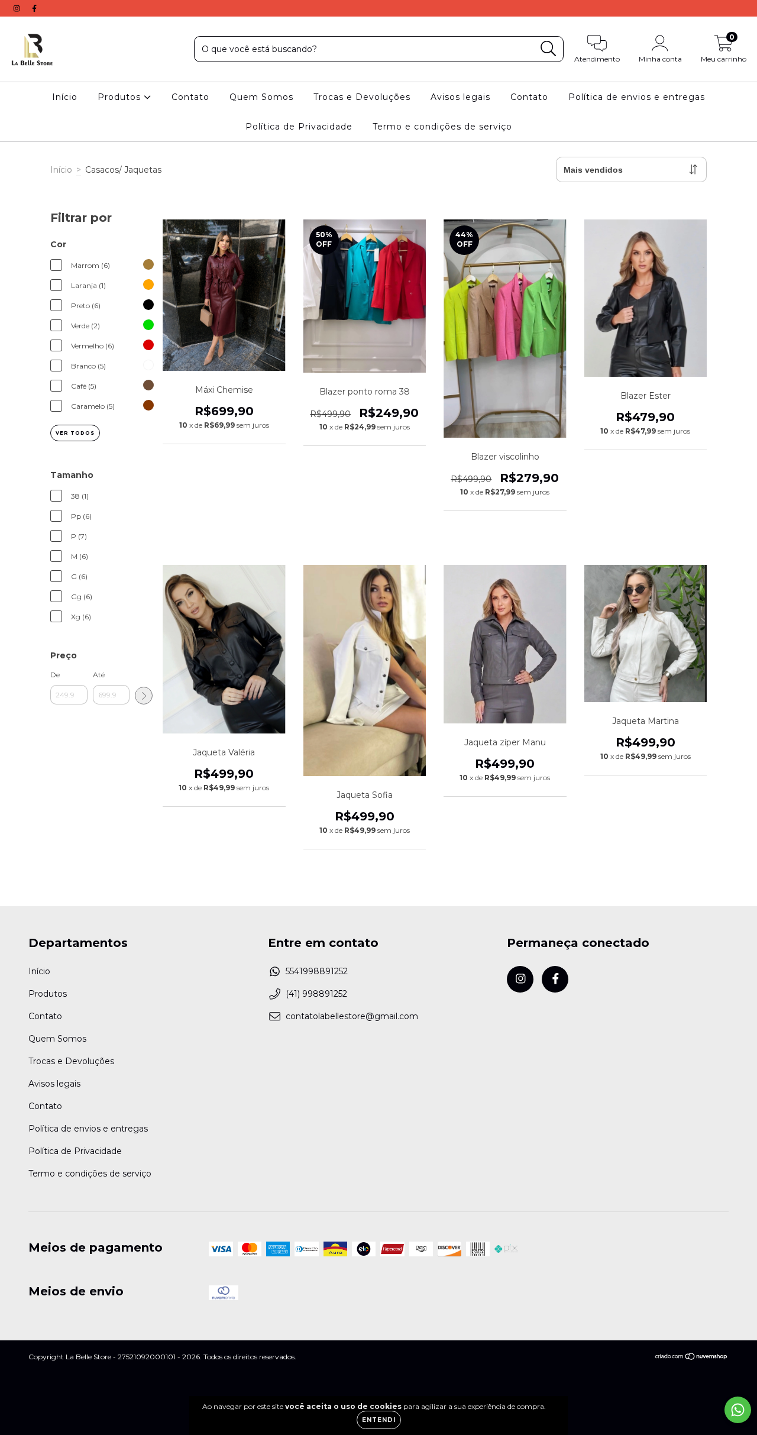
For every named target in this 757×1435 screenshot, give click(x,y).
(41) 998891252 (316, 993)
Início (64, 97)
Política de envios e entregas (636, 97)
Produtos (121, 97)
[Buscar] (548, 49)
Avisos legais (460, 97)
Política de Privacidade (298, 126)
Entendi (379, 1420)
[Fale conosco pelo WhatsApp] (737, 1410)
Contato (190, 97)
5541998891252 (317, 971)
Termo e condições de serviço (442, 126)
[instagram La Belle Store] (18, 8)
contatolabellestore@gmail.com (352, 1016)
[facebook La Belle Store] (34, 8)
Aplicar (144, 695)
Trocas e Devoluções (361, 97)
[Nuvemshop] (692, 1357)
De (55, 674)
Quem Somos (261, 97)
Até (99, 674)
